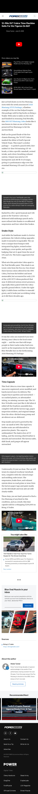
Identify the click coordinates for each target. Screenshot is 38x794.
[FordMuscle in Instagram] (5, 733)
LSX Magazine (25, 785)
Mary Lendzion (7, 569)
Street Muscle (25, 791)
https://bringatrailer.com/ (11, 646)
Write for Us (24, 744)
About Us (7, 739)
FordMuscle (8, 785)
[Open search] (34, 16)
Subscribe (28, 605)
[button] (19, 44)
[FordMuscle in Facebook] (10, 733)
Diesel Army (24, 775)
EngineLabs (24, 780)
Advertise (7, 749)
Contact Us (24, 739)
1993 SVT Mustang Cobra (15, 121)
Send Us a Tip (8, 744)
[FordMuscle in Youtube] (15, 733)
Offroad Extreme (10, 791)
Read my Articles (18, 684)
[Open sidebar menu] (3, 16)
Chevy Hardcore (9, 775)
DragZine (7, 780)
